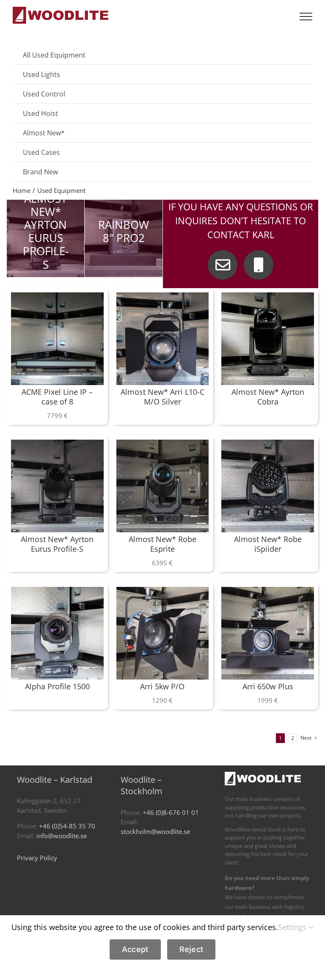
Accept (135, 949)
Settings (293, 927)
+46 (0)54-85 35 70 (67, 826)
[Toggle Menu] (306, 16)
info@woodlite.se (61, 835)
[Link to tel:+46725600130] (258, 265)
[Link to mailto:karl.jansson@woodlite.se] (222, 265)
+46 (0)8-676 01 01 (171, 812)
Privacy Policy (37, 857)
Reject (191, 949)
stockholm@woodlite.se (155, 831)
